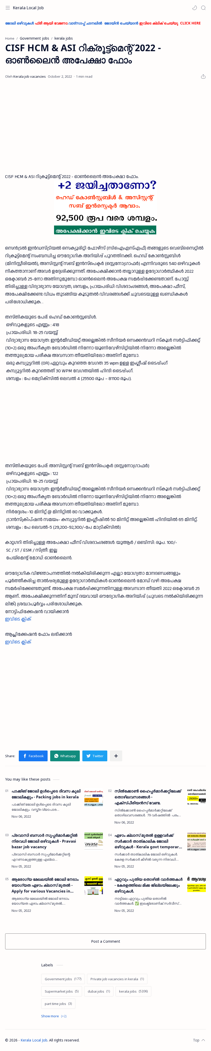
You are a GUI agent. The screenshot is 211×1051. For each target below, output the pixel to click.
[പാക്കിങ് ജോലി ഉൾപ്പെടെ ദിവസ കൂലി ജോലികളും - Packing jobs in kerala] (93, 797)
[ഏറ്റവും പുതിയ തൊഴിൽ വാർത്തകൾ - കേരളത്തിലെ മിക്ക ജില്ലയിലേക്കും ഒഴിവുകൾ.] (196, 885)
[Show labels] (54, 1016)
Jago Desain (113, 1040)
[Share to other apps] (116, 755)
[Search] (203, 8)
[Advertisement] (105, 127)
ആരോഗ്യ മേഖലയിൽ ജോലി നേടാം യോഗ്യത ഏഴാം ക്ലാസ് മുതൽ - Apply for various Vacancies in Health (45, 885)
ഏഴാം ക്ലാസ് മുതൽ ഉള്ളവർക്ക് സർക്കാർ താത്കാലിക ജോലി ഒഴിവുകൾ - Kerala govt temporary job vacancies (148, 841)
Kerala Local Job (28, 8)
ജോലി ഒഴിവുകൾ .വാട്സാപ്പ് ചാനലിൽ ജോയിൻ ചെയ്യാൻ (103, 23)
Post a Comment (105, 941)
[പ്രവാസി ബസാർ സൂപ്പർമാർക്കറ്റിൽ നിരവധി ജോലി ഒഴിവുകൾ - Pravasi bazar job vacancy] (93, 841)
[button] (194, 8)
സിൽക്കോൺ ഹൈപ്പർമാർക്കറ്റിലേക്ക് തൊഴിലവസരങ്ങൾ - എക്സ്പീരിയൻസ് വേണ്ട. (148, 796)
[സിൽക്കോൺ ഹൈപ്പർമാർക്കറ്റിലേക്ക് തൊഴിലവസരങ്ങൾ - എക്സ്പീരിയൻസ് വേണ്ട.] (196, 797)
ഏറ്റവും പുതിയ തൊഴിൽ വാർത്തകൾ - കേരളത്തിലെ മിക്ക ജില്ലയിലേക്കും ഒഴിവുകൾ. (148, 885)
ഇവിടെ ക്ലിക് (18, 619)
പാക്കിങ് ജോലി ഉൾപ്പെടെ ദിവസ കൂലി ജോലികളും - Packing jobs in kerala (46, 793)
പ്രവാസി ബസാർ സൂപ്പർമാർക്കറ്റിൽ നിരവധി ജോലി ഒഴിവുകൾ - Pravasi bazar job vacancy (44, 841)
